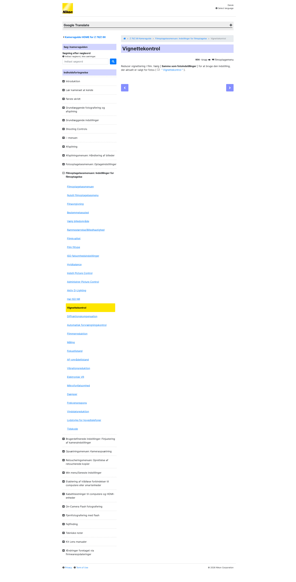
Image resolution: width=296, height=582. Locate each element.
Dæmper (72, 394)
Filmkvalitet (73, 238)
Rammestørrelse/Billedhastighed (86, 229)
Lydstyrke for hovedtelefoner (84, 420)
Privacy (68, 567)
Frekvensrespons (77, 402)
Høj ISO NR (73, 299)
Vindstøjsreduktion (78, 411)
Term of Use (82, 567)
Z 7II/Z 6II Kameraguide (140, 38)
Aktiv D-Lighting (76, 290)
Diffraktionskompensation (82, 316)
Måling (71, 342)
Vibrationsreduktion (78, 368)
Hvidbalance (74, 264)
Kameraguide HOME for (85, 37)
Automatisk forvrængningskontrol (87, 325)
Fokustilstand (74, 350)
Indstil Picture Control (79, 273)
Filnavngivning (75, 203)
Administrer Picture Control (83, 281)
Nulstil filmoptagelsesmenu (83, 195)
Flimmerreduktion (77, 333)
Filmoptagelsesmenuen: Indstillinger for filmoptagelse (181, 38)
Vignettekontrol (76, 307)
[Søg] (113, 61)
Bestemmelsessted (78, 212)
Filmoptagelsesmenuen (80, 186)
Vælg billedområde (78, 221)
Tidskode (72, 428)
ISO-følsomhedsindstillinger (83, 255)
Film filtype (73, 247)
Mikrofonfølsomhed (78, 385)
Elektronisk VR (75, 376)
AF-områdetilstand (78, 359)
